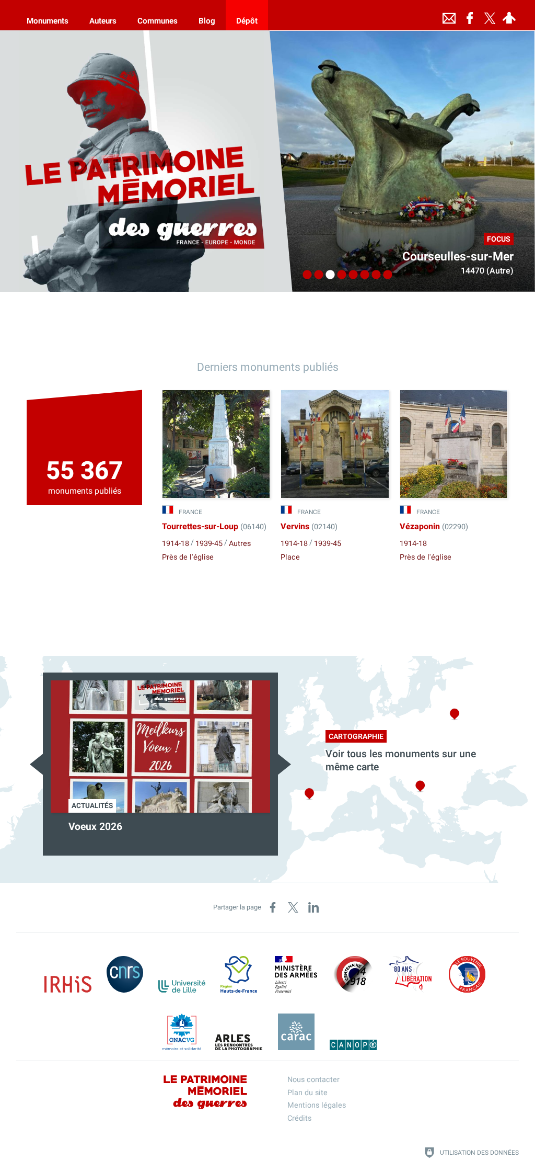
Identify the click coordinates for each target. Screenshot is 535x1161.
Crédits (299, 1118)
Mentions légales (316, 1105)
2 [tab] (316, 275)
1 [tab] (304, 275)
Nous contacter (313, 1079)
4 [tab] (339, 275)
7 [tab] (373, 275)
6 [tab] (362, 275)
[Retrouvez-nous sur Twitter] (489, 15)
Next (284, 764)
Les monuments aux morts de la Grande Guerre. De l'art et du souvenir (210, 833)
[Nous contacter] (448, 15)
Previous (36, 764)
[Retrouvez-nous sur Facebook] (469, 15)
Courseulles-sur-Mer (458, 257)
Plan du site (307, 1092)
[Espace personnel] (509, 15)
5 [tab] (350, 275)
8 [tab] (385, 275)
